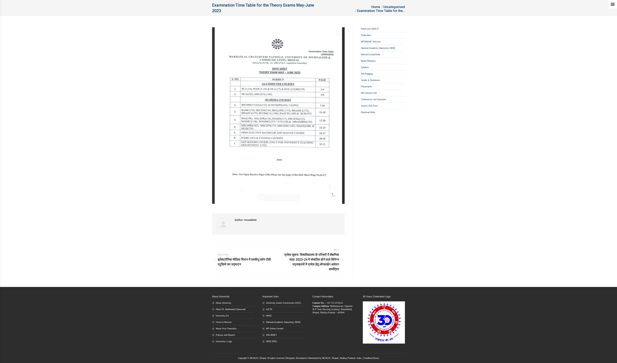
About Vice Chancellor (226, 328)
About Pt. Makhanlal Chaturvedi (230, 309)
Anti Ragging (367, 74)
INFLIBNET (271, 335)
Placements (366, 86)
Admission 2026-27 (370, 29)
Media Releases (368, 61)
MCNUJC (326, 358)
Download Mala (368, 112)
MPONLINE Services (371, 41)
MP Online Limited (274, 328)
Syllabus (365, 67)
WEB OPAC (271, 341)
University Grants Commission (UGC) (283, 303)
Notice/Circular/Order (370, 54)
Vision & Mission (224, 322)
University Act (222, 316)
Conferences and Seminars (373, 99)
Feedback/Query (371, 358)
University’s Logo (224, 341)
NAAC (269, 316)
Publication (366, 35)
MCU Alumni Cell (369, 93)
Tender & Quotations (370, 80)
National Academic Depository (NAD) (378, 48)
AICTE (269, 309)
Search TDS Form (369, 106)
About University (223, 303)
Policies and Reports (225, 335)
